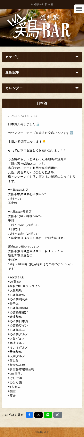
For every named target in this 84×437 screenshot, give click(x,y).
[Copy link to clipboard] (57, 415)
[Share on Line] (48, 415)
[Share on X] (38, 415)
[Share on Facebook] (29, 415)
